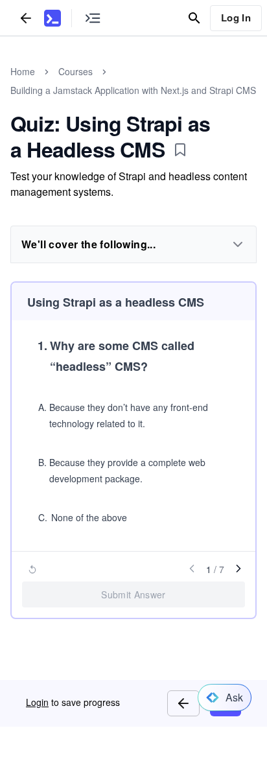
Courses (75, 71)
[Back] (25, 17)
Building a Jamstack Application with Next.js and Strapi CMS (133, 90)
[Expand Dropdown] (237, 244)
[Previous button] (183, 703)
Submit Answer (133, 594)
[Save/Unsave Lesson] (180, 149)
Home (22, 71)
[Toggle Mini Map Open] (92, 17)
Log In (236, 17)
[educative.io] (52, 18)
